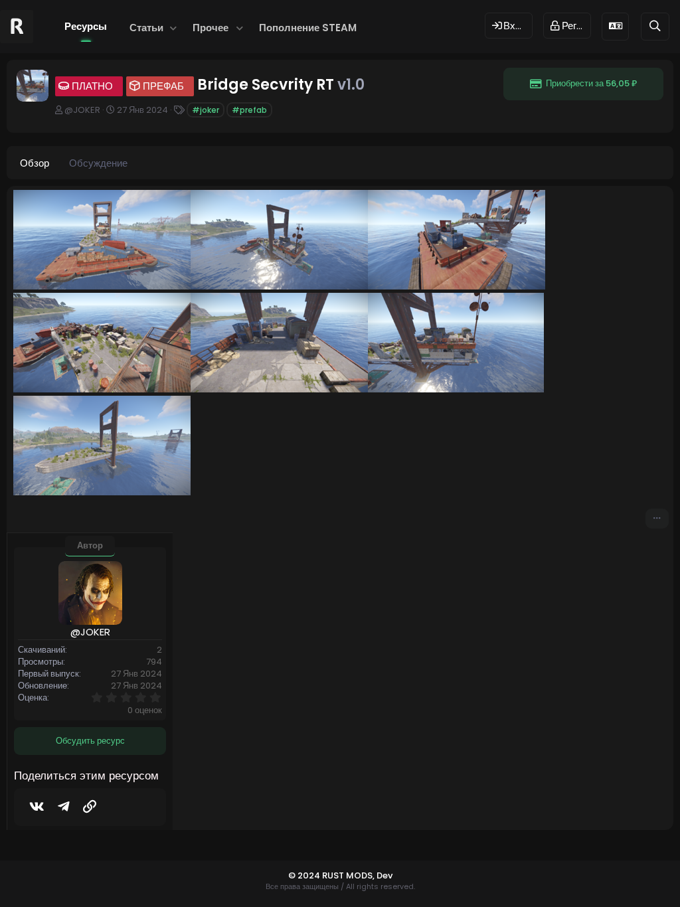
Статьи (146, 28)
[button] (173, 27)
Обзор (34, 163)
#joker (205, 110)
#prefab (249, 110)
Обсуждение (98, 163)
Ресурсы (85, 26)
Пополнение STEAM (308, 28)
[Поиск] (655, 26)
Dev (384, 875)
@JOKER (82, 110)
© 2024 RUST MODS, (332, 875)
